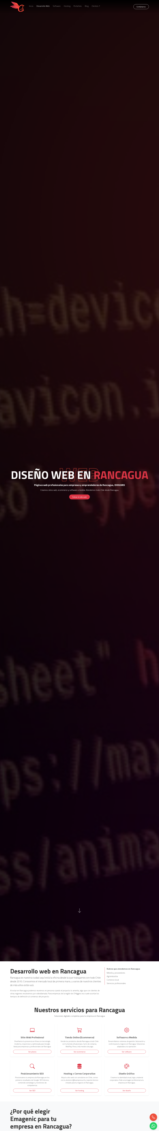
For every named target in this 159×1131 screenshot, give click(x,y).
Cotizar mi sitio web (79, 497)
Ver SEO (32, 1090)
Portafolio (78, 6)
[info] (79, 909)
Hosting (67, 6)
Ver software (127, 1051)
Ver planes (32, 1051)
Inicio (31, 6)
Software (57, 6)
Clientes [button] (95, 6)
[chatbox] (153, 1125)
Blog (86, 6)
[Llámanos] (153, 1116)
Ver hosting (79, 1090)
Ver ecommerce (79, 1051)
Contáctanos (141, 6)
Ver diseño (127, 1090)
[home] (17, 6)
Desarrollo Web (43, 6)
